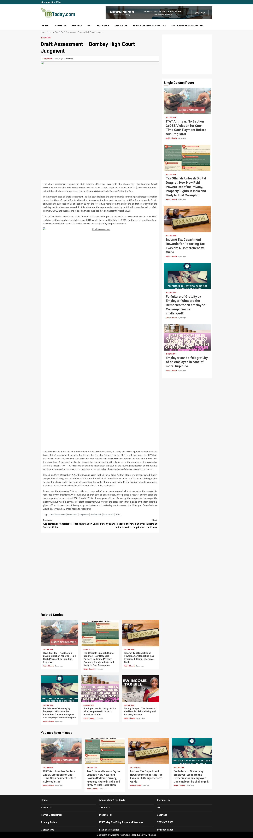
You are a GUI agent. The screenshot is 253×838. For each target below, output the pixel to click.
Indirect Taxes (165, 829)
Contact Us (47, 829)
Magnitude (136, 834)
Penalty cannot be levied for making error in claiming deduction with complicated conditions (128, 524)
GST (89, 25)
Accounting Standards (112, 799)
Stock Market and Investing (187, 25)
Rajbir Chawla (48, 666)
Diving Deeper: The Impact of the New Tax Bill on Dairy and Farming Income (140, 688)
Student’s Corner (109, 829)
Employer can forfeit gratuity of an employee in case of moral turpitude (100, 688)
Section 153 (108, 514)
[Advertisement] (187, 54)
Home (45, 25)
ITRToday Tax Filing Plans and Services (121, 822)
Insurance (103, 25)
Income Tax (60, 25)
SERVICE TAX (120, 25)
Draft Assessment (57, 514)
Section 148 (96, 514)
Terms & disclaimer (51, 814)
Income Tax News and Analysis (149, 25)
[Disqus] (100, 572)
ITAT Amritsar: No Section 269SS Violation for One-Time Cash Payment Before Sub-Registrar (59, 633)
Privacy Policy (49, 822)
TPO (118, 514)
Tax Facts (104, 807)
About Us (46, 807)
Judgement (84, 514)
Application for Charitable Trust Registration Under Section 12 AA (71, 524)
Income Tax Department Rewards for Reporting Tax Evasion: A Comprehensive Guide (140, 633)
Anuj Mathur (47, 59)
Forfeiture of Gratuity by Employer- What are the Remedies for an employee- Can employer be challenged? (59, 688)
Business (77, 25)
